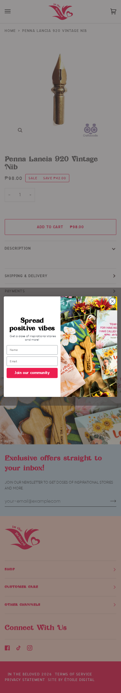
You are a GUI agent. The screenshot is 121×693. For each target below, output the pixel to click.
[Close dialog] (112, 301)
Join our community (32, 372)
